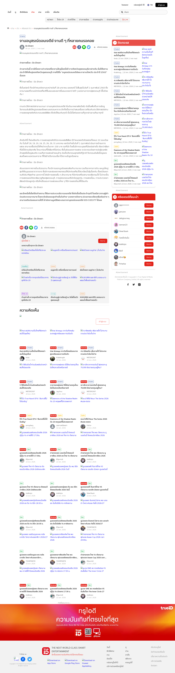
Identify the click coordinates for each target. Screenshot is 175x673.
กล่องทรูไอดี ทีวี (139, 5)
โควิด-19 (60, 19)
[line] (16, 659)
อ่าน (33, 12)
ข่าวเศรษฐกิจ (98, 19)
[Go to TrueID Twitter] (134, 285)
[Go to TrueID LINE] (139, 285)
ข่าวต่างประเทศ (112, 19)
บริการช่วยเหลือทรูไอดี (115, 666)
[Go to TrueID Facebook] (128, 285)
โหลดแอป (125, 5)
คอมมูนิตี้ (128, 662)
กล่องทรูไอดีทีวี (112, 662)
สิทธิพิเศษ (24, 12)
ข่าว (18, 28)
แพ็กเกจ (128, 658)
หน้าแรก (50, 19)
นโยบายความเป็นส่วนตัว (159, 656)
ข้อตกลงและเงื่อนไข (121, 277)
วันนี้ (9, 12)
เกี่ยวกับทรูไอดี (156, 647)
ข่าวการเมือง (84, 19)
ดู (15, 12)
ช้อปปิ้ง (109, 658)
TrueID (15, 5)
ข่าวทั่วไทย (71, 19)
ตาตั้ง (47, 12)
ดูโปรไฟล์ (25, 240)
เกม (39, 12)
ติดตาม (102, 241)
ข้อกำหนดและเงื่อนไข (158, 652)
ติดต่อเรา (154, 665)
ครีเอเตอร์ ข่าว (27, 28)
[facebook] (23, 659)
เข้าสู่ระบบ (161, 5)
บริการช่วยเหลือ (156, 661)
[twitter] (29, 659)
